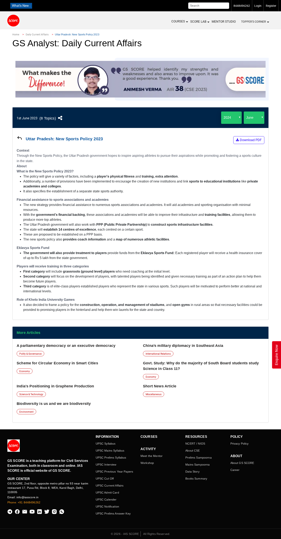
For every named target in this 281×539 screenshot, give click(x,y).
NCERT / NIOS (195, 443)
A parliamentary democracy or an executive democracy (66, 346)
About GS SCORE (242, 463)
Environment (26, 411)
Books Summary (196, 478)
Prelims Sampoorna (198, 457)
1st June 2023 (27, 118)
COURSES (178, 21)
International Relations (158, 353)
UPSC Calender (106, 499)
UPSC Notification (107, 506)
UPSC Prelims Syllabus (111, 457)
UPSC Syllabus (106, 443)
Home (15, 34)
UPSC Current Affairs (110, 485)
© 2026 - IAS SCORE (125, 534)
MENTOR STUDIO (224, 21)
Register (271, 5)
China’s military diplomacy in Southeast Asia (183, 346)
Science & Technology (31, 394)
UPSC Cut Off (105, 478)
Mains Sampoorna (197, 464)
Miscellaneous (153, 394)
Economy (24, 371)
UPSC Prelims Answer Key (113, 513)
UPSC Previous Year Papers (114, 471)
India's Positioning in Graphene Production (55, 386)
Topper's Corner (253, 21)
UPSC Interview (106, 464)
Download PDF (250, 140)
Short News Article (159, 386)
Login (257, 5)
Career (235, 470)
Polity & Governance (30, 353)
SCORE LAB (198, 21)
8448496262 (241, 5)
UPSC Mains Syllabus (110, 450)
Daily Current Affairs (37, 34)
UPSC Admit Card (107, 492)
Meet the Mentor (151, 456)
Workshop (147, 463)
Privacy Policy (239, 443)
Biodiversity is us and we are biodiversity (54, 404)
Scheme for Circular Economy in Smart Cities (57, 363)
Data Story (192, 471)
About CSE (192, 450)
